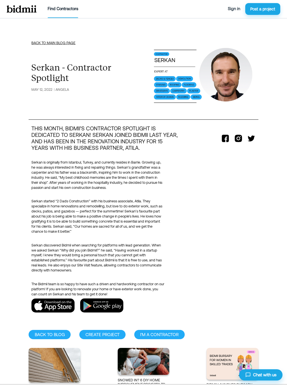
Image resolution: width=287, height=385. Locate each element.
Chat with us (264, 374)
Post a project (262, 9)
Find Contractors (63, 8)
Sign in (234, 8)
